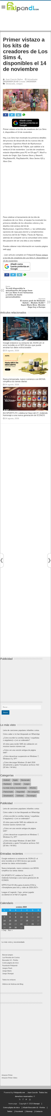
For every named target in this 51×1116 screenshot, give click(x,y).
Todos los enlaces (9, 980)
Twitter (9, 1111)
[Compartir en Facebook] (5, 114)
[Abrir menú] (3, 7)
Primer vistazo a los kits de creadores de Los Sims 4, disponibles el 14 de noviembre (25, 258)
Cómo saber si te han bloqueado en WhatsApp (21, 734)
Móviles (33, 788)
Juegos (19, 84)
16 (16, 921)
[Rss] (20, 1099)
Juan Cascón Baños (14, 79)
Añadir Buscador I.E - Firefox (34, 1108)
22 (10, 924)
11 (27, 917)
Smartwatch (8, 796)
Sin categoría (33, 792)
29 (10, 927)
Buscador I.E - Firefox (10, 960)
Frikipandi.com (19, 1093)
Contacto (38, 1111)
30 (16, 927)
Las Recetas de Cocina (11, 957)
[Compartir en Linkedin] (18, 114)
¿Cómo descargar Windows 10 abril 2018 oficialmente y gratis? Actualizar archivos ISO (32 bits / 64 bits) (21, 764)
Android (7, 780)
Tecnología (31, 796)
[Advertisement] (25, 190)
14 (4, 921)
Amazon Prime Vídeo (9, 1078)
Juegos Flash (7, 968)
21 (4, 924)
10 (21, 917)
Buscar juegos (7, 955)
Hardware (7, 784)
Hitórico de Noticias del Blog (12, 984)
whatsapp (23, 114)
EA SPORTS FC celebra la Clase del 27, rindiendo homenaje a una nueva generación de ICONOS (25, 414)
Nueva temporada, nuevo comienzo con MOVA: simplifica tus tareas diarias (24, 380)
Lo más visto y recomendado (15, 788)
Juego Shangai (8, 974)
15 (10, 921)
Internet (17, 784)
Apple (15, 780)
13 (38, 917)
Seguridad (20, 792)
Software (19, 796)
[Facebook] (23, 1099)
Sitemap (29, 1111)
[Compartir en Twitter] (12, 114)
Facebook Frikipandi (9, 965)
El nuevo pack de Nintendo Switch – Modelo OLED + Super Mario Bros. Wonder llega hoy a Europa (32, 303)
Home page (12, 1104)
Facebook (19, 1111)
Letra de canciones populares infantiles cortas (21, 730)
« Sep (4, 930)
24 (21, 924)
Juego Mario (7, 971)
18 (27, 921)
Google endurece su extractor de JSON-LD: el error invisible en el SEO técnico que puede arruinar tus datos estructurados (23, 345)
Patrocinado (8, 792)
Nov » (10, 930)
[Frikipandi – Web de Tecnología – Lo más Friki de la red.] (25, 6)
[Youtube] (30, 1099)
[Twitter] (26, 1099)
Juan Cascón (32, 1093)
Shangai (36, 1104)
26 (33, 924)
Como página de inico (10, 963)
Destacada (10, 84)
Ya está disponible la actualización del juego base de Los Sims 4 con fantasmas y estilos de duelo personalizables (19, 292)
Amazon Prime (7, 1075)
